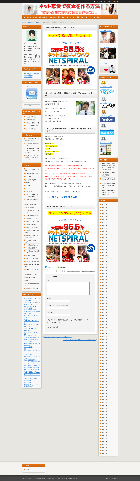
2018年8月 (104, 270)
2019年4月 (104, 246)
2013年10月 (105, 444)
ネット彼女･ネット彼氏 (31, 227)
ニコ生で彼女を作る (41, 17)
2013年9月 (104, 447)
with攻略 (27, 186)
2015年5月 (104, 387)
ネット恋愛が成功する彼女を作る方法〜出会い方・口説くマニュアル (49, 478)
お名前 (49, 298)
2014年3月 (104, 429)
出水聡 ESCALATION (30, 328)
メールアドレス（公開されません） (57, 305)
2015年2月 (104, 396)
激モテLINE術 (28, 382)
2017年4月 (104, 318)
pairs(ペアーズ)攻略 (30, 180)
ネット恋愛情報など (31, 248)
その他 (89, 17)
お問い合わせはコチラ (32, 86)
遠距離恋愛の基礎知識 (31, 288)
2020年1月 (104, 219)
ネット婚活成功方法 (31, 224)
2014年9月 (104, 411)
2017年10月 (105, 300)
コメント (49, 280)
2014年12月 (105, 402)
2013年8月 (104, 450)
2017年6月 (104, 312)
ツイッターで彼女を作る (76, 17)
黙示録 (26, 319)
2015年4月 (104, 390)
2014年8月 (104, 414)
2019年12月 (105, 222)
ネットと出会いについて (32, 218)
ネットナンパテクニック (32, 221)
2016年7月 (104, 345)
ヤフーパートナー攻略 (31, 258)
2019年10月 (105, 228)
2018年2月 (104, 288)
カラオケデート (29, 192)
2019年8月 (104, 234)
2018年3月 (104, 285)
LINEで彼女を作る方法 (31, 174)
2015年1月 (104, 399)
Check (49, 267)
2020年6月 (104, 207)
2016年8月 (104, 342)
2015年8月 (104, 378)
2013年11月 (105, 441)
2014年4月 (104, 426)
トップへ (28, 17)
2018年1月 (104, 291)
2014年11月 (105, 405)
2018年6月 (104, 276)
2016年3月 (104, 357)
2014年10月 (105, 408)
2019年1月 (104, 255)
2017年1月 (104, 327)
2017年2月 (104, 324)
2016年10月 (105, 336)
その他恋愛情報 (29, 207)
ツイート (54, 267)
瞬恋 (25, 349)
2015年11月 (105, 369)
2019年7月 (104, 237)
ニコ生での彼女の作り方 (32, 215)
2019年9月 (104, 231)
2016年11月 (105, 333)
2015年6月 (104, 384)
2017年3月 (104, 321)
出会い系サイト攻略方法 (32, 262)
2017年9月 (104, 303)
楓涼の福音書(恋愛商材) (30, 360)
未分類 (27, 280)
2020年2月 (104, 216)
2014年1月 (104, 435)
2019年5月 (104, 243)
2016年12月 (105, 330)
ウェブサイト (51, 312)
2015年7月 (104, 381)
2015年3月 (104, 393)
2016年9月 (104, 339)
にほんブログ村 (28, 77)
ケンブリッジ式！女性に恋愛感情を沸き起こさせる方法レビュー (79, 340)
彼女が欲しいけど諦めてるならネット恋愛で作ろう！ (58, 337)
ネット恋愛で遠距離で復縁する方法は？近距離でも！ (108, 185)
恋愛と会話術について (31, 274)
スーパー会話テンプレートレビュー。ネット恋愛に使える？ (32, 150)
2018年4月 (104, 282)
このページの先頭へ (112, 478)
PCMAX (27, 183)
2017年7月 (104, 309)
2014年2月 (104, 432)
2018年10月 (105, 264)
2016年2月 (104, 360)
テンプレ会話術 (28, 308)
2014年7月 (104, 417)
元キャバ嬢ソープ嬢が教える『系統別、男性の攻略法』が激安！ (108, 174)
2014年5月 (104, 423)
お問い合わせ (100, 17)
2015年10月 (105, 372)
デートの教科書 (28, 347)
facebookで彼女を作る (31, 126)
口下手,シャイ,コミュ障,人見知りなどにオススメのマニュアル (32, 157)
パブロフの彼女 (28, 354)
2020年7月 (104, 204)
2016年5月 (104, 351)
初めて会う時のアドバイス (107, 47)
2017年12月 (105, 294)
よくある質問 (103, 63)
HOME (24, 22)
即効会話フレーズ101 (30, 306)
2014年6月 (104, 420)
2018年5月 (104, 279)
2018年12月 (105, 258)
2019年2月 (104, 252)
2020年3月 (104, 213)
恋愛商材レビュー (30, 277)
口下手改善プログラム (30, 310)
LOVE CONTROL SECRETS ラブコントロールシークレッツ (32, 374)
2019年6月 (104, 240)
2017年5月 (104, 315)
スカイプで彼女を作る (57, 17)
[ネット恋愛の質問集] (108, 72)
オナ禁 (27, 189)
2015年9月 (104, 375)
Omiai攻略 (28, 177)
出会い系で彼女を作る (31, 129)
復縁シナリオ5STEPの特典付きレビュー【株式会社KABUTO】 (109, 192)
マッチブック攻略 (30, 256)
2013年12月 (105, 438)
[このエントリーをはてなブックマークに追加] (46, 267)
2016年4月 (104, 354)
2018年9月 (104, 267)
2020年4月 (104, 210)
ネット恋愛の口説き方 (31, 245)
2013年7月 (104, 453)
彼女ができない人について (34, 22)
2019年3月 (104, 249)
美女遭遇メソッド (29, 330)
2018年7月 (104, 273)
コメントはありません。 (73, 271)
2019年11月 (105, 225)
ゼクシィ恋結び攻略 (31, 204)
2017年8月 (104, 306)
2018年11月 (105, 261)
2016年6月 (104, 348)
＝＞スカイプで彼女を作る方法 (61, 197)
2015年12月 (105, 366)
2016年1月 (104, 363)
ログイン (27, 469)
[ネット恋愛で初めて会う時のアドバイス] (108, 58)
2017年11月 (105, 297)
